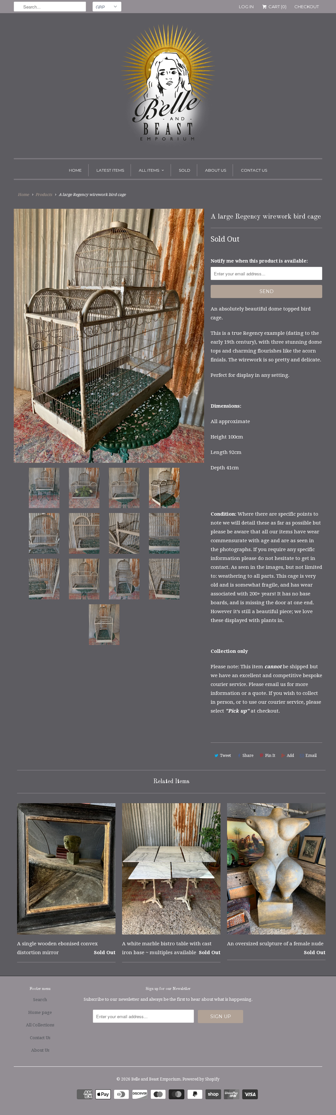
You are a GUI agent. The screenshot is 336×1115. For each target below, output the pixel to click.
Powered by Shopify (201, 1079)
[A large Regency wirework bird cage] (109, 335)
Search (40, 999)
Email (311, 755)
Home (75, 170)
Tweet (225, 755)
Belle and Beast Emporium (155, 1079)
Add (290, 755)
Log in (246, 6)
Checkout (306, 6)
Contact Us (254, 170)
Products (43, 194)
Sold (184, 170)
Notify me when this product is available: (259, 261)
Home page (40, 1012)
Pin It (270, 755)
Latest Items (110, 170)
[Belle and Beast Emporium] (168, 87)
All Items (149, 170)
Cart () (276, 6)
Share (247, 755)
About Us (215, 170)
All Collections (40, 1024)
